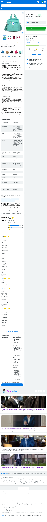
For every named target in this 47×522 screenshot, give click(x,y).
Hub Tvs (38, 478)
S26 (16, 478)
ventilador (4, 481)
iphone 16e (34, 480)
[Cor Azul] (3, 52)
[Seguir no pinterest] (44, 391)
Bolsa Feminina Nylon (30, 473)
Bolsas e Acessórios (12, 515)
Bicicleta (32, 481)
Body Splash (37, 481)
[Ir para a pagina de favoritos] (38, 2)
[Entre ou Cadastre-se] (45, 2)
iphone (33, 479)
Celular (15, 481)
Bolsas (18, 515)
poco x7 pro (26, 479)
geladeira (21, 479)
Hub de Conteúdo (20, 478)
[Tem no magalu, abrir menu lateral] (2, 2)
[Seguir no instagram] (41, 391)
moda (6, 515)
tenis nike (6, 482)
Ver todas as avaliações (12, 331)
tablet (29, 481)
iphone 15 (43, 478)
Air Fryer (9, 479)
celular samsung (28, 480)
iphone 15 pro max (20, 480)
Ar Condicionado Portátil (22, 481)
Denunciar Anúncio (30, 67)
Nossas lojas (26, 491)
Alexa (13, 483)
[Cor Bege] (7, 52)
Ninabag (15, 174)
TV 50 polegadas (18, 483)
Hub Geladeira (33, 478)
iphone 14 (3, 479)
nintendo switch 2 (9, 481)
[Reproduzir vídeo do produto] (13, 23)
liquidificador (21, 482)
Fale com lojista (32, 42)
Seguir (40, 42)
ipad (26, 482)
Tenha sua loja (26, 493)
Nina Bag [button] (8, 56)
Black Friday (3, 478)
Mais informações (22, 488)
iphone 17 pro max (12, 480)
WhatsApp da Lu (5, 493)
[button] (44, 6)
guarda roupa (30, 482)
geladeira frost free (37, 482)
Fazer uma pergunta (12, 384)
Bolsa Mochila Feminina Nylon (14, 473)
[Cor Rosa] (16, 52)
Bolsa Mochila (22, 473)
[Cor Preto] (12, 52)
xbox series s (39, 480)
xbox (30, 479)
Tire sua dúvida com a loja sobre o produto (11, 382)
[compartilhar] (22, 33)
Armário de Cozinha (8, 483)
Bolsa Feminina (38, 473)
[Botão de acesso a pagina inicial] (20, 2)
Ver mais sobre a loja (36, 54)
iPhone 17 (8, 478)
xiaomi (44, 480)
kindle (7, 480)
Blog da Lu (4, 491)
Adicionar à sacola (37, 28)
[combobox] (23, 5)
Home (3, 515)
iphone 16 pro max (15, 479)
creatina (36, 479)
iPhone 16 (12, 478)
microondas (3, 480)
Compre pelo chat (9, 507)
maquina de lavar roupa (13, 482)
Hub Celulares (27, 478)
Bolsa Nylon (43, 473)
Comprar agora (36, 31)
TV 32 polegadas (26, 483)
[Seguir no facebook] (39, 391)
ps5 (6, 479)
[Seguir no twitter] (36, 391)
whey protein (41, 479)
